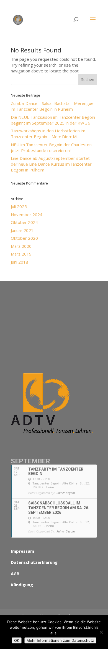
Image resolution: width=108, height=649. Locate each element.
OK (16, 640)
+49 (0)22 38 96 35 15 (73, 4)
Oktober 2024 (24, 222)
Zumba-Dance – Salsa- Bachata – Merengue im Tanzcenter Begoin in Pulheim (52, 106)
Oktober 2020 (24, 238)
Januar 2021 (22, 230)
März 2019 (21, 254)
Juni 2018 (19, 262)
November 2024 (26, 214)
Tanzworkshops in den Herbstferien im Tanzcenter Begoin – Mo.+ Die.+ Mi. (48, 133)
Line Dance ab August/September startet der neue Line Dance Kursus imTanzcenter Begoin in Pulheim (51, 164)
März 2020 (21, 246)
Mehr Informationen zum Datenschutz (60, 640)
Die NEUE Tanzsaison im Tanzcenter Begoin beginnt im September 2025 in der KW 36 (53, 120)
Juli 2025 (19, 206)
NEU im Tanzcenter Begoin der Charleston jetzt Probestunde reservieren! (51, 147)
